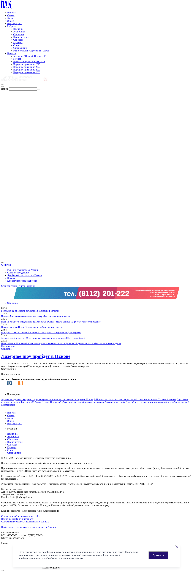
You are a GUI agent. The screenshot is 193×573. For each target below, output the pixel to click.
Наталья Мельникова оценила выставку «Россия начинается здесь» (35, 316)
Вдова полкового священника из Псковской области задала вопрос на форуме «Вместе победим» (51, 321)
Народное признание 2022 (26, 72)
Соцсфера (18, 39)
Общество (18, 34)
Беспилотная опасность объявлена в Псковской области (30, 311)
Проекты (11, 53)
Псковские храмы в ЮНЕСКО (29, 61)
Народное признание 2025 (26, 64)
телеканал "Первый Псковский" (29, 56)
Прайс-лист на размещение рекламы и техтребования (28, 527)
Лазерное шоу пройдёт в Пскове (35, 356)
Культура (17, 42)
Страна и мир (20, 48)
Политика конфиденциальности (17, 519)
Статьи (10, 15)
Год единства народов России (22, 270)
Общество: (12, 303)
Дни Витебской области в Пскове (24, 275)
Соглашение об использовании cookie (20, 516)
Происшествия (20, 37)
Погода (11, 278)
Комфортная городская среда (22, 280)
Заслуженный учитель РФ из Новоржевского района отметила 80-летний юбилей (43, 338)
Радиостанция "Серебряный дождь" (31, 50)
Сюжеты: (6, 264)
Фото (10, 18)
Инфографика (14, 23)
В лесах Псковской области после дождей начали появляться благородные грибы (83, 402)
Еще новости (8, 346)
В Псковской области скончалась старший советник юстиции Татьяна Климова (135, 399)
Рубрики (11, 26)
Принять (158, 555)
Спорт (16, 45)
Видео (10, 20)
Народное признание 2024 (26, 67)
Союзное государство (18, 272)
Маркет (17, 58)
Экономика (19, 31)
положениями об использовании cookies (85, 555)
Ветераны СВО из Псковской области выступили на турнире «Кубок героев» (41, 332)
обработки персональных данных (64, 558)
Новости (11, 12)
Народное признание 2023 (26, 69)
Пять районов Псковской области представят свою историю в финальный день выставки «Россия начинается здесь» (61, 343)
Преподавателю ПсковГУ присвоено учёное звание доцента (32, 327)
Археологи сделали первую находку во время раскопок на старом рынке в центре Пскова (47, 399)
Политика (18, 29)
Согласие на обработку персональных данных (25, 521)
